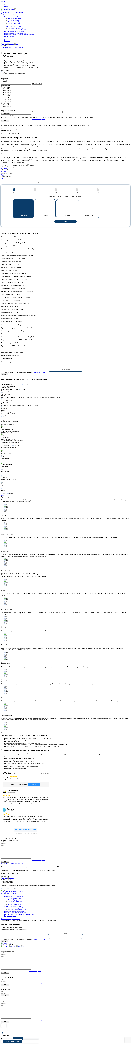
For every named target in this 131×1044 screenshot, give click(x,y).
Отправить (4, 374)
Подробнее (4, 168)
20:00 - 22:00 (7, 105)
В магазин (18, 1039)
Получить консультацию (8, 14)
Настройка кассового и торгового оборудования (19, 34)
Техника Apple (88, 215)
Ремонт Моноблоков (14, 23)
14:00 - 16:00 (7, 99)
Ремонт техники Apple (15, 22)
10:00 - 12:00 (7, 96)
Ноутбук (45, 215)
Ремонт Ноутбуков (13, 20)
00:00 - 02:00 (7, 87)
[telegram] (23, 946)
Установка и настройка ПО (12, 26)
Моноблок (67, 215)
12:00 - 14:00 (7, 98)
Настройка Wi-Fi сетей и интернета (15, 33)
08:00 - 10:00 (7, 94)
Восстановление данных (15, 25)
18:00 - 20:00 (7, 103)
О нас (6, 4)
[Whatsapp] (12, 946)
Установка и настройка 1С (16, 28)
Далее (65, 221)
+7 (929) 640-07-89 (17, 12)
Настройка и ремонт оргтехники (14, 31)
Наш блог (7, 6)
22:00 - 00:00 (7, 106)
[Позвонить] (5, 946)
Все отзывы (4, 495)
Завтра (5, 81)
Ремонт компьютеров (14, 18)
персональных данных (38, 119)
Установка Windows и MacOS (17, 30)
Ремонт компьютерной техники (14, 17)
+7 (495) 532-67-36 (6, 12)
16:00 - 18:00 (7, 101)
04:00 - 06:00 (7, 90)
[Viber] (18, 946)
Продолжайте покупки (12, 1041)
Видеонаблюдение (10, 36)
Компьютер (23, 215)
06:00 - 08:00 (7, 92)
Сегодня (5, 80)
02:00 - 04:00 (7, 89)
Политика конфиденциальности (10, 919)
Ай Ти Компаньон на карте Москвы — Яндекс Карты (26, 833)
